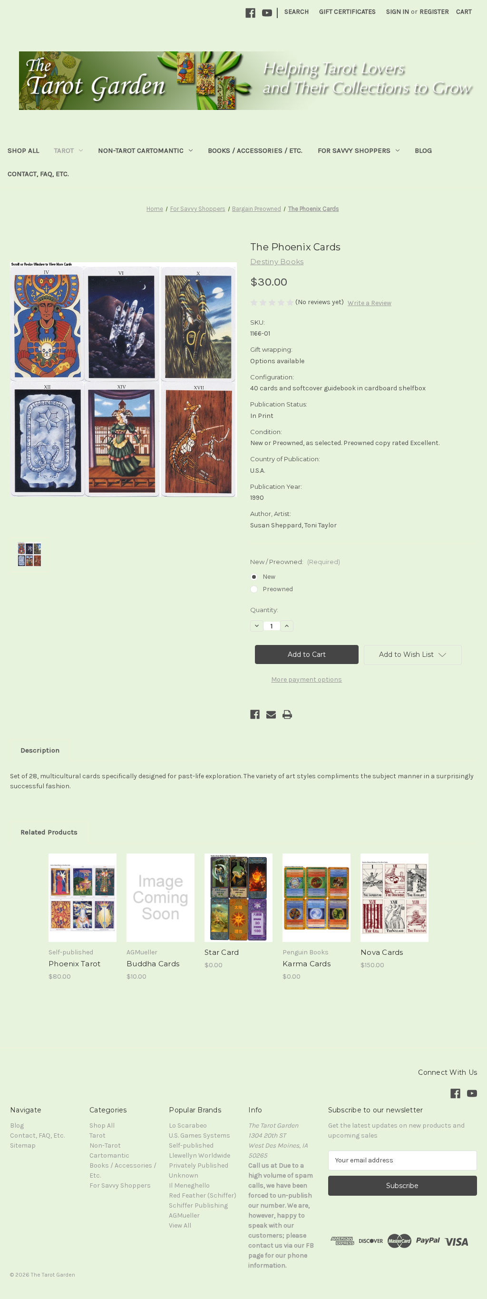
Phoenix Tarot (74, 963)
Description (39, 750)
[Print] (287, 714)
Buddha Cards (153, 963)
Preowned (278, 589)
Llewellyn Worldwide (199, 1155)
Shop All (23, 150)
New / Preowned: (295, 561)
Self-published (191, 1145)
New (269, 577)
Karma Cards (306, 963)
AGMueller (184, 1215)
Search (296, 12)
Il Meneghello (189, 1185)
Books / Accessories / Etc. (255, 150)
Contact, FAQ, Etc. (38, 173)
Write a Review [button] (369, 303)
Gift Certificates (347, 12)
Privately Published (198, 1165)
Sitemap (23, 1145)
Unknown (183, 1175)
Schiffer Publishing (198, 1205)
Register (434, 12)
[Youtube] (267, 13)
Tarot (64, 150)
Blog (423, 150)
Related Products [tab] (49, 832)
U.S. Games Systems (199, 1135)
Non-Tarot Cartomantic (141, 150)
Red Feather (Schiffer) (202, 1195)
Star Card (222, 952)
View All (180, 1225)
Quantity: (264, 610)
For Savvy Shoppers (354, 150)
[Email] (271, 714)
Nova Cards (381, 952)
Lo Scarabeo (188, 1125)
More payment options (306, 679)
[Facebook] (250, 13)
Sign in (397, 12)
